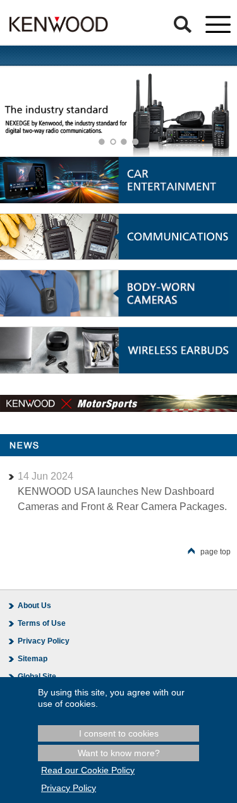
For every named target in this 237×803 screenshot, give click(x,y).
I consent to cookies (119, 733)
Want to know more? (119, 753)
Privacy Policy (44, 641)
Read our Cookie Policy (88, 770)
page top (215, 551)
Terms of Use (42, 623)
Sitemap (32, 658)
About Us (34, 605)
